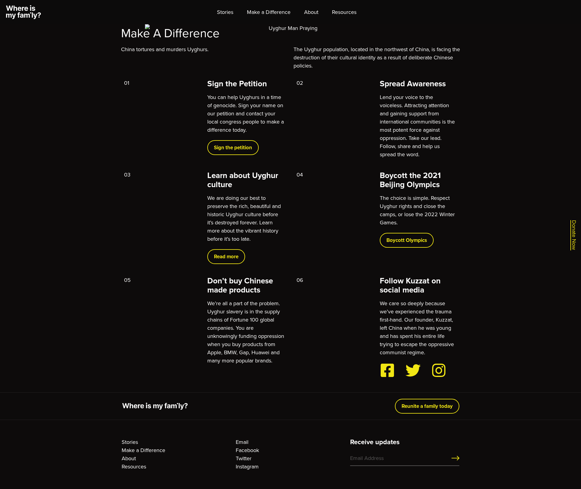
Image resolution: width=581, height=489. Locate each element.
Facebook (247, 450)
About (311, 12)
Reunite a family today (427, 406)
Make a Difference (268, 12)
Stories (225, 12)
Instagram (247, 467)
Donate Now (574, 235)
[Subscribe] (455, 458)
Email (242, 442)
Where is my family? (23, 12)
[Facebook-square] (387, 370)
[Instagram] (438, 370)
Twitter (243, 458)
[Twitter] (413, 370)
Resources (344, 12)
